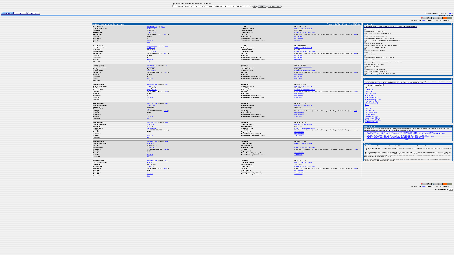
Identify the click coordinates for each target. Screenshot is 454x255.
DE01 (355, 34)
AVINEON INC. (298, 40)
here (423, 20)
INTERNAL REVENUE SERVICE (303, 28)
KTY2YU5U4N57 (299, 36)
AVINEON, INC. (151, 28)
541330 (166, 34)
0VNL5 (148, 42)
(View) (163, 27)
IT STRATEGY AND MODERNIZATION (304, 32)
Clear (406, 139)
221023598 (150, 40)
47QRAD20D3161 (152, 32)
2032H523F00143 (152, 27)
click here (450, 13)
